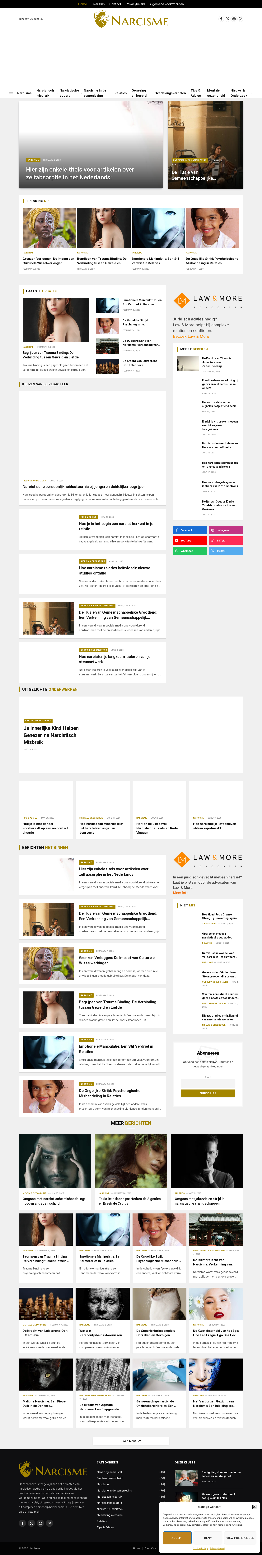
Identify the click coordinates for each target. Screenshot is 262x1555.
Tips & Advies (196, 92)
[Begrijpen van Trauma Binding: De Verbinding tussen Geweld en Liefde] (104, 228)
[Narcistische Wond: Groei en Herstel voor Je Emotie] (188, 448)
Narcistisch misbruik (45, 92)
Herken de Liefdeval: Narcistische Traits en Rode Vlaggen (157, 828)
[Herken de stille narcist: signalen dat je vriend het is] (188, 407)
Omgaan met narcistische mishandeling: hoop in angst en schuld (54, 1201)
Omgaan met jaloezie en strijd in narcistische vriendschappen (199, 1201)
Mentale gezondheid (216, 92)
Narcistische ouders (69, 92)
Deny (208, 1538)
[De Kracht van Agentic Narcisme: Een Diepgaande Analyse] (102, 1375)
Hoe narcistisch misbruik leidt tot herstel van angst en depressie (101, 828)
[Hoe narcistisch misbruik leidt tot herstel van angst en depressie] (102, 797)
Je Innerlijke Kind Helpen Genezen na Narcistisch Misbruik (51, 735)
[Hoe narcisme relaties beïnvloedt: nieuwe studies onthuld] (48, 573)
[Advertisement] (131, 59)
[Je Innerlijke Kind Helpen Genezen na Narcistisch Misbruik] (164, 735)
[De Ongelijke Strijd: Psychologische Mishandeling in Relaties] (212, 228)
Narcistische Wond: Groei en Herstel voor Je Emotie (220, 445)
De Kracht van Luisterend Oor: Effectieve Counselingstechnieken (140, 363)
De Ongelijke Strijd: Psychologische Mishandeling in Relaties (212, 261)
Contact (115, 4)
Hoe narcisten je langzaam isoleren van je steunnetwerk (114, 659)
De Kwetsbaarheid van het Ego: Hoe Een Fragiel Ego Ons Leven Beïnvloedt (216, 1333)
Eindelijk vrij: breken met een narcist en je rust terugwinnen (220, 425)
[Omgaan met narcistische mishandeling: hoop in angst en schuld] (55, 1161)
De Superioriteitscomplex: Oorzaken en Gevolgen (155, 1333)
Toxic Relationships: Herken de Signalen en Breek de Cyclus (130, 1201)
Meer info (181, 893)
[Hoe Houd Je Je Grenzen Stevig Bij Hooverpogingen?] (188, 919)
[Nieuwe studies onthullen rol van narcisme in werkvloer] (188, 1020)
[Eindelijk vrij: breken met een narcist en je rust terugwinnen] (188, 426)
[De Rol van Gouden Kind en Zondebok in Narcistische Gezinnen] (188, 506)
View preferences (240, 1538)
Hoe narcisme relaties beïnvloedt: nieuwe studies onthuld (114, 570)
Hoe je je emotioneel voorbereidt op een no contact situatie (45, 828)
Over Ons (98, 4)
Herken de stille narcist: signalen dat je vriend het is (219, 404)
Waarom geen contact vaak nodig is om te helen (219, 1496)
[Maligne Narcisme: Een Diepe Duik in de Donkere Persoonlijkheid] (46, 1375)
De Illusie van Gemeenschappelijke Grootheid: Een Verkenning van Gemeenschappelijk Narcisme (192, 175)
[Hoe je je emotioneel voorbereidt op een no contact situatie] (46, 797)
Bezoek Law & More (191, 336)
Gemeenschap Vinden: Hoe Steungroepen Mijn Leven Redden (219, 974)
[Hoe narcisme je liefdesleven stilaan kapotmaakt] (216, 797)
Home (82, 4)
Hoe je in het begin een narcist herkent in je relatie (116, 526)
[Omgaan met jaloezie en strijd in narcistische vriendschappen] (207, 1161)
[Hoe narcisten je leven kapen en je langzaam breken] (188, 468)
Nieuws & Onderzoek (239, 92)
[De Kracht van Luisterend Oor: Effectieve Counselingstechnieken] (107, 366)
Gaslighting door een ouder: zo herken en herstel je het (221, 1474)
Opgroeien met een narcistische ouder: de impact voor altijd (216, 935)
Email (208, 1077)
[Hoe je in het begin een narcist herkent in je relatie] (48, 529)
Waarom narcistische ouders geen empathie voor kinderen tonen (220, 996)
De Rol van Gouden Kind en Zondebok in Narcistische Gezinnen (218, 505)
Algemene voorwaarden (166, 4)
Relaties (121, 93)
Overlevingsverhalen (170, 93)
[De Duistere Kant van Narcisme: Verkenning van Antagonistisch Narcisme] (107, 346)
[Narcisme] (131, 19)
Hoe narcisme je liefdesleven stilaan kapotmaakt (214, 826)
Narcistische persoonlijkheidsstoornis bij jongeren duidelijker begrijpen (84, 486)
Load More (129, 1441)
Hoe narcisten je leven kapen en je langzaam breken (220, 464)
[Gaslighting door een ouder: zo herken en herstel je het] (186, 1478)
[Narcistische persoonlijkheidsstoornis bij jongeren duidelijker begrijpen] (92, 432)
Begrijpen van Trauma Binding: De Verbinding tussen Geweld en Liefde (102, 261)
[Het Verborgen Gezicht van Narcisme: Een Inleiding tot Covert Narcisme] (216, 1375)
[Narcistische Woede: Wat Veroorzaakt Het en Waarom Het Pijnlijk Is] (188, 958)
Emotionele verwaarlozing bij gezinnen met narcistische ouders (220, 384)
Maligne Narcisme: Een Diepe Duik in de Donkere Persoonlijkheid (44, 1403)
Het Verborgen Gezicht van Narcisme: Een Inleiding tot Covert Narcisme (213, 1403)
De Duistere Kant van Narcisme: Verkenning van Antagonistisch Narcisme (140, 343)
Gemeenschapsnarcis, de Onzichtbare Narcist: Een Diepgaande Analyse (155, 1403)
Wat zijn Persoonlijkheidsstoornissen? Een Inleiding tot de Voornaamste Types (101, 1333)
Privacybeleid (217, 1548)
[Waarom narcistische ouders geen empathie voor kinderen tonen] (188, 999)
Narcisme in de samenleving (95, 92)
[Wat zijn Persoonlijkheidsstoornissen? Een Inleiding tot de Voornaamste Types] (102, 1304)
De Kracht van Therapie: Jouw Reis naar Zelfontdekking (217, 362)
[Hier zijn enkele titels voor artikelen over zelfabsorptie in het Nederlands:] (91, 144)
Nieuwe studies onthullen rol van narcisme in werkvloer (220, 1017)
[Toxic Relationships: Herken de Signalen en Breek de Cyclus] (131, 1161)
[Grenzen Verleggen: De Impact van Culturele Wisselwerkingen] (49, 228)
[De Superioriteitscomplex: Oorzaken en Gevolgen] (159, 1304)
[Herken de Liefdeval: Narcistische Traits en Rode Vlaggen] (159, 797)
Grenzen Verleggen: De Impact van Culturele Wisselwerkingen (48, 261)
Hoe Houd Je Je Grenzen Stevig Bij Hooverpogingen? (219, 916)
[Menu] (11, 93)
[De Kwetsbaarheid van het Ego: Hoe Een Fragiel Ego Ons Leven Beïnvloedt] (216, 1304)
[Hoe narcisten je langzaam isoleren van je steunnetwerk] (48, 662)
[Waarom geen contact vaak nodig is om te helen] (186, 1499)
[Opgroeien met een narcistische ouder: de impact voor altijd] (188, 938)
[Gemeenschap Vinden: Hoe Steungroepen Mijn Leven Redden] (188, 977)
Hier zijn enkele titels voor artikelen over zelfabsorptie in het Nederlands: (80, 173)
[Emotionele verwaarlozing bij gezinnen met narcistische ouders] (188, 385)
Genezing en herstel (139, 92)
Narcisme (24, 93)
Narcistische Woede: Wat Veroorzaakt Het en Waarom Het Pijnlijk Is (220, 955)
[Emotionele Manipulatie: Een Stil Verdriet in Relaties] (158, 228)
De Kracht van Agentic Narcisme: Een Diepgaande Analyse (99, 1407)
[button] (254, 1507)
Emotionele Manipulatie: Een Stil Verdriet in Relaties (155, 261)
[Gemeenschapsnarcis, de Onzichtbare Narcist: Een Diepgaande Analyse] (159, 1375)
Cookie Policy (200, 1548)
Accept (177, 1538)
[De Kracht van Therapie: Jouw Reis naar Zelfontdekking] (188, 363)
